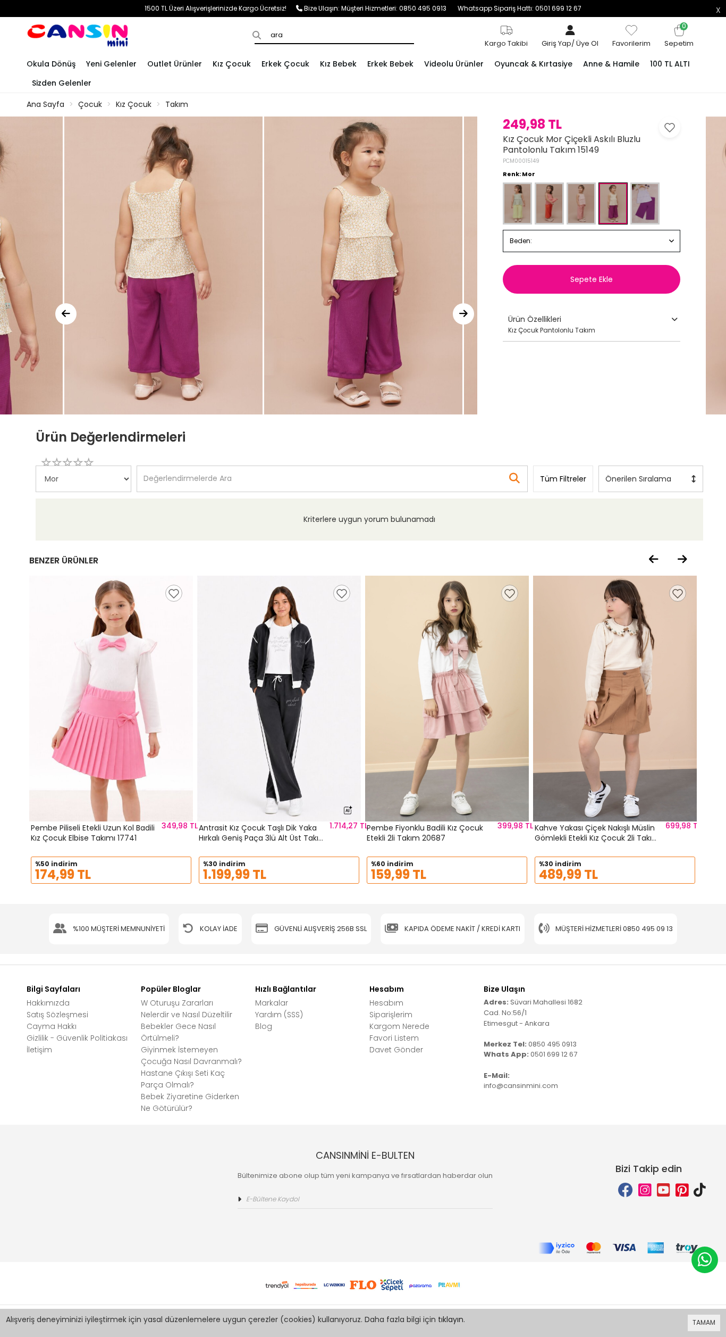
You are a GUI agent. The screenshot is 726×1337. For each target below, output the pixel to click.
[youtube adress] (663, 1190)
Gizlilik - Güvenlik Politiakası (77, 1038)
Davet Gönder (396, 1049)
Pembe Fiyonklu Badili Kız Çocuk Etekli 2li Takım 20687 (425, 833)
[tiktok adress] (700, 1190)
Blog (263, 1026)
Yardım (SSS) (279, 1014)
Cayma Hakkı (52, 1026)
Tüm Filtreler (563, 479)
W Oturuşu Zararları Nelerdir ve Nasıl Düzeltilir (186, 1009)
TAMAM (704, 1322)
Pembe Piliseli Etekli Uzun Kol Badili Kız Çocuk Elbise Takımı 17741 (93, 833)
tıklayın (450, 1319)
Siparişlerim (390, 1014)
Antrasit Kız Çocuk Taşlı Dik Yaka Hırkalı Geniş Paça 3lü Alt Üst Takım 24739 (262, 838)
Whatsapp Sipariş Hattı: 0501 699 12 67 (519, 8)
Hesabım (386, 1003)
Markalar (271, 1003)
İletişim (39, 1049)
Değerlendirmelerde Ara (187, 473)
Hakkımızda (48, 1003)
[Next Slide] (463, 314)
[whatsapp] (704, 1260)
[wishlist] (173, 593)
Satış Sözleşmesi (57, 1014)
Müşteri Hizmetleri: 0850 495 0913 (399, 8)
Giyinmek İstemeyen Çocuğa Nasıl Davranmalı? (191, 1055)
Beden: (521, 240)
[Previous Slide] (66, 314)
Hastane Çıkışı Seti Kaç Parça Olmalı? (183, 1079)
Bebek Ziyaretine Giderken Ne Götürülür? (190, 1102)
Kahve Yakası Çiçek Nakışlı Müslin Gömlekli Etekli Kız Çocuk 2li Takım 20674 (597, 838)
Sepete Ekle (591, 279)
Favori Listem (394, 1038)
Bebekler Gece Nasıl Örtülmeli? (178, 1032)
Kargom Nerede (399, 1026)
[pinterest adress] (682, 1190)
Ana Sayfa (45, 104)
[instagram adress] (645, 1190)
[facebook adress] (625, 1190)
